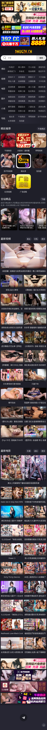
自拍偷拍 (21, 77)
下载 (43, 199)
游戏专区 (41, 67)
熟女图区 (31, 101)
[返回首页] (43, 725)
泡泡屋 (21, 121)
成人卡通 (31, 87)
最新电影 (6, 450)
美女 (28, 239)
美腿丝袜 (11, 101)
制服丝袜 (11, 91)
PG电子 (12, 67)
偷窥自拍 (11, 97)
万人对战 (31, 67)
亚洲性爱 (11, 87)
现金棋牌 (31, 71)
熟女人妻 (11, 81)
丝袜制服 (21, 81)
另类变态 (41, 91)
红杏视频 (11, 121)
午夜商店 (21, 116)
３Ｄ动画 (41, 77)
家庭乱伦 (21, 107)
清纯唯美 (21, 101)
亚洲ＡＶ (11, 77)
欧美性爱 (41, 87)
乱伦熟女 (31, 91)
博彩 (3, 68)
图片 (3, 98)
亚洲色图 (21, 97)
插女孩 (11, 116)
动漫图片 (41, 97)
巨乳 (36, 239)
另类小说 (21, 111)
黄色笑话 (31, 111)
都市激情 (11, 107)
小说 (3, 108)
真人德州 (21, 67)
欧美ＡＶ (31, 77)
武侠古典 (41, 107)
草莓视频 (31, 116)
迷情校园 (11, 111)
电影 (3, 88)
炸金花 (21, 71)
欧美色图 (31, 97)
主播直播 (31, 81)
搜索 (41, 58)
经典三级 (21, 91)
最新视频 (6, 238)
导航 (3, 118)
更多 (43, 239)
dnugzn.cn (23, 51)
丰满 (28, 451)
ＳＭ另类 (41, 81)
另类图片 (41, 101)
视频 (3, 78)
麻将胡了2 (12, 71)
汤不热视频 (42, 116)
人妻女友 (31, 107)
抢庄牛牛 (41, 71)
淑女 (36, 451)
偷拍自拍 (21, 87)
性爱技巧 (41, 111)
